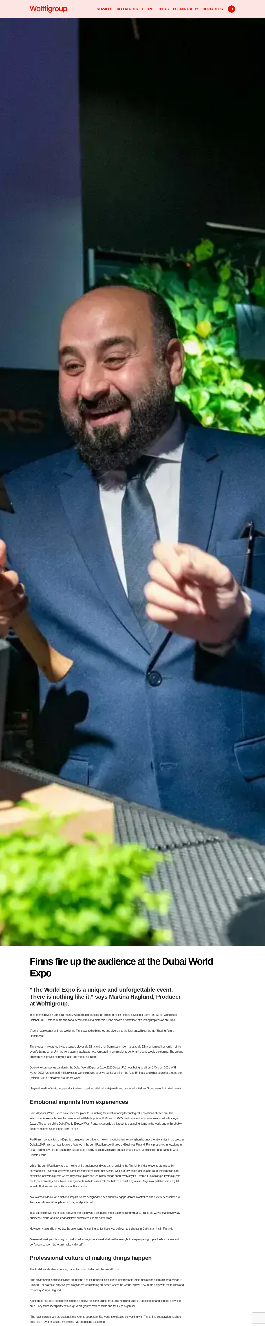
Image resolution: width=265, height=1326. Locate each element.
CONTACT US (213, 9)
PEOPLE (148, 9)
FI (232, 8)
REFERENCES (127, 9)
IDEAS (164, 9)
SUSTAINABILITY (185, 9)
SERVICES (104, 9)
